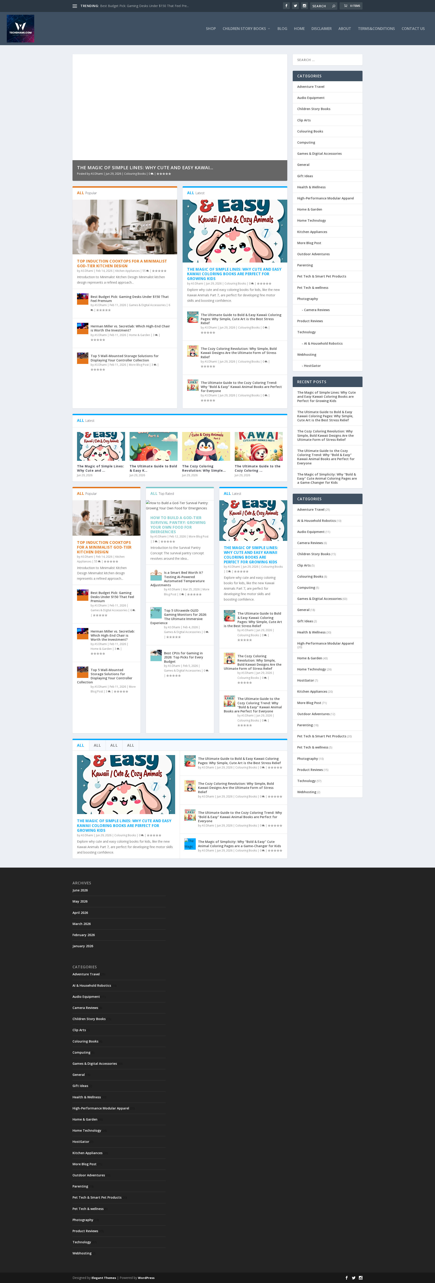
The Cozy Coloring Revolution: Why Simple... (204, 468)
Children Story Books (313, 109)
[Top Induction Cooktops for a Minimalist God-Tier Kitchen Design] (124, 227)
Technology (306, 332)
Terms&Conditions (376, 29)
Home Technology (311, 220)
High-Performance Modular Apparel (325, 198)
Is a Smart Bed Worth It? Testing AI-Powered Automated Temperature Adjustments (177, 578)
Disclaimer (322, 29)
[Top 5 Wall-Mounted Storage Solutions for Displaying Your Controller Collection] (82, 358)
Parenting (305, 265)
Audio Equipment (311, 98)
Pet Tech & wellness (312, 287)
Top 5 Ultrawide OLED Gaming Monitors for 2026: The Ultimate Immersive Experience (178, 616)
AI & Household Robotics (323, 343)
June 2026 (80, 890)
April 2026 (80, 912)
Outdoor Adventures (313, 254)
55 (144, 271)
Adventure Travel (310, 86)
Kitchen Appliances (127, 271)
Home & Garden (139, 335)
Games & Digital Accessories (147, 305)
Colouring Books (135, 174)
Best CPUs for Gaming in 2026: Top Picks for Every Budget (183, 657)
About (344, 29)
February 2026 (83, 935)
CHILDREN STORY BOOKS (244, 29)
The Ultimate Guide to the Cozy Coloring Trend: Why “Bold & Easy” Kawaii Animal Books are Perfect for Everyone (241, 386)
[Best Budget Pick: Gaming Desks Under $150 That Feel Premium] (82, 299)
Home (299, 29)
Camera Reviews (317, 310)
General (303, 164)
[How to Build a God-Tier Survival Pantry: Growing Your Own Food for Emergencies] (180, 505)
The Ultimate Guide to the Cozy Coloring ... (258, 468)
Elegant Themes (104, 1278)
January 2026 (82, 946)
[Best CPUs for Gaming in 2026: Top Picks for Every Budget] (156, 655)
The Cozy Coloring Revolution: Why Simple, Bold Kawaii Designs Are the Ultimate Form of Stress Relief (239, 352)
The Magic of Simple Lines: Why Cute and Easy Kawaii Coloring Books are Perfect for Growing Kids (234, 274)
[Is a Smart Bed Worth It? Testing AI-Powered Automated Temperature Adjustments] (156, 575)
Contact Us (413, 29)
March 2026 (81, 924)
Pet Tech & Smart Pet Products (321, 276)
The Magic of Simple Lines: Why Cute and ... (100, 468)
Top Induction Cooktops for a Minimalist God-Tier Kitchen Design (122, 263)
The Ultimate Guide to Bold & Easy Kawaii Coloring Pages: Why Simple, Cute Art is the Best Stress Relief (241, 319)
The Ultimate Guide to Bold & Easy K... (153, 468)
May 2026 (79, 901)
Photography (307, 299)
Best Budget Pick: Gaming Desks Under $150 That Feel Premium (130, 298)
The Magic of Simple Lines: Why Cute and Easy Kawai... (145, 167)
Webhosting (306, 354)
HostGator (312, 365)
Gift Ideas (305, 176)
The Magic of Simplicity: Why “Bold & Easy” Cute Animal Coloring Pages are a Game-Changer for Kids (239, 843)
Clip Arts (304, 120)
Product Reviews (310, 321)
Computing (306, 142)
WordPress (146, 1278)
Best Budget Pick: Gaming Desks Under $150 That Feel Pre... (144, 6)
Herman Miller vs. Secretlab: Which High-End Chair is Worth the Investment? (130, 328)
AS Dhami (97, 174)
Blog (282, 29)
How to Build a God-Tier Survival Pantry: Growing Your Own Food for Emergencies (178, 524)
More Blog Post (139, 365)
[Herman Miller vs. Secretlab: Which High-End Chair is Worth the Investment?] (82, 328)
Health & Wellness (311, 187)
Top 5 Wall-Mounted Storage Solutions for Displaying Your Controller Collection (125, 358)
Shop (211, 29)
